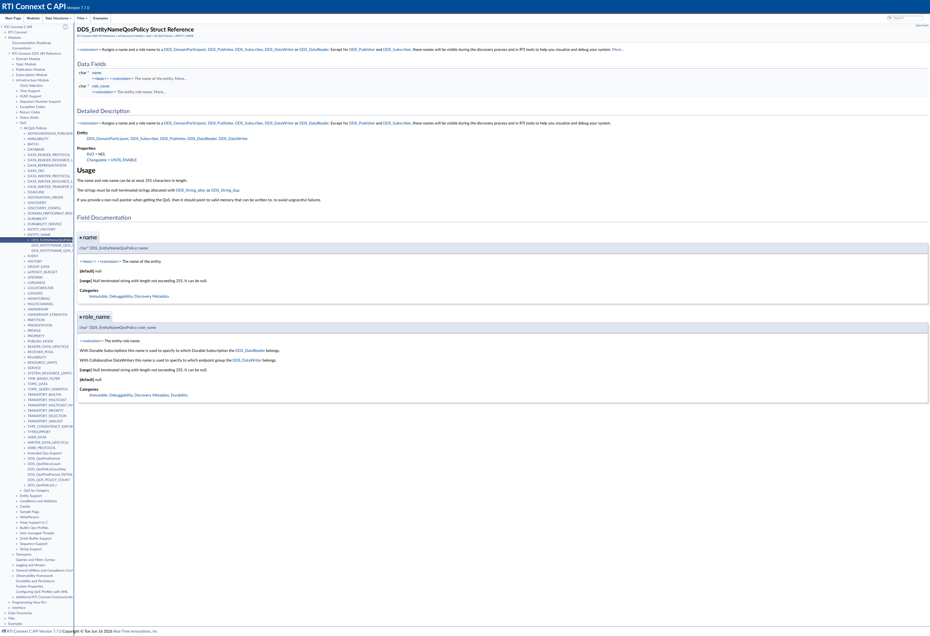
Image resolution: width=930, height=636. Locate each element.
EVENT (33, 256)
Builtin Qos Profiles (34, 528)
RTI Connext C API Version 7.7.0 (34, 631)
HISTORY (35, 261)
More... (618, 50)
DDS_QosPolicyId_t (42, 485)
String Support (31, 549)
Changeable (97, 160)
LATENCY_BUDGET (42, 272)
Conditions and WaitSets (38, 501)
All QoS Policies (35, 128)
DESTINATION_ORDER (45, 197)
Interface (18, 608)
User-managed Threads (37, 533)
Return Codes (30, 112)
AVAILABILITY (38, 139)
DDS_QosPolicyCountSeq (47, 469)
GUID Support (30, 96)
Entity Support (31, 496)
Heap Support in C (34, 522)
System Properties (29, 586)
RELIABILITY (37, 357)
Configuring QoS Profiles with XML (42, 592)
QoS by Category (36, 490)
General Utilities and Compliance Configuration (51, 570)
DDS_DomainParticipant (185, 50)
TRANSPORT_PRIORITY (46, 410)
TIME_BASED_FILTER (44, 378)
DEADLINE (36, 192)
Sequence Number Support (40, 101)
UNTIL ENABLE (124, 160)
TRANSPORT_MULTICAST (47, 400)
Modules (33, 18)
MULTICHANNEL (41, 304)
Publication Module (30, 69)
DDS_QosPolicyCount (44, 464)
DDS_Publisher (220, 50)
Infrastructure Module (32, 80)
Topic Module (26, 64)
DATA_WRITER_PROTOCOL (49, 176)
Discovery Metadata (151, 296)
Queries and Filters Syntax (35, 560)
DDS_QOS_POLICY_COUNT (49, 480)
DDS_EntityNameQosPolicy (52, 240)
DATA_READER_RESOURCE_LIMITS (55, 160)
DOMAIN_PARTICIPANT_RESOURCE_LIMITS (61, 213)
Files (81, 18)
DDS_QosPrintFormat (44, 458)
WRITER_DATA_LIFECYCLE (48, 442)
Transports (23, 554)
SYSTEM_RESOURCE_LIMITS (50, 373)
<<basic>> (100, 79)
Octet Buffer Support (36, 538)
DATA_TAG (36, 171)
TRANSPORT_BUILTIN (44, 394)
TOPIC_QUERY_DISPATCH (48, 389)
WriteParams (29, 517)
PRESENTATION (40, 325)
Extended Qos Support (45, 453)
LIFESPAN (35, 277)
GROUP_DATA (38, 267)
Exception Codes (32, 107)
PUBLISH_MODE (40, 341)
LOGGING (35, 293)
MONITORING (39, 299)
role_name (100, 86)
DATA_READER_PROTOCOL (49, 155)
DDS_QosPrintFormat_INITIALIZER (54, 474)
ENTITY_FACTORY (42, 229)
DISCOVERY (37, 203)
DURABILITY (37, 219)
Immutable (98, 296)
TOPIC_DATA (37, 384)
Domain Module (28, 59)
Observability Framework (34, 576)
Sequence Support (33, 544)
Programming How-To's (29, 602)
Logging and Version (30, 565)
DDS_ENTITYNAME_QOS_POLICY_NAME (63, 251)
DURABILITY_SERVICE (45, 224)
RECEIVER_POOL (41, 352)
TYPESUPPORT (39, 432)
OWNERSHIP (38, 309)
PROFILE (34, 331)
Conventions (21, 48)
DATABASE (36, 149)
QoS (23, 123)
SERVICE (34, 368)
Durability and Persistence (35, 581)
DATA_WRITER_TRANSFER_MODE (54, 187)
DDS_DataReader (314, 50)
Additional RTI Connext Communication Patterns (52, 597)
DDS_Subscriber (249, 50)
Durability (179, 395)
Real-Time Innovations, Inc (135, 631)
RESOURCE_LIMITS (42, 363)
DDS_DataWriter (279, 50)
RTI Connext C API (18, 27)
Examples (100, 18)
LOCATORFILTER (41, 288)
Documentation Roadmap (31, 43)
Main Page (13, 18)
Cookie (25, 506)
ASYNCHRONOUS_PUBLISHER (51, 133)
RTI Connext (17, 32)
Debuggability (120, 296)
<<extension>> (89, 50)
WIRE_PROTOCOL (42, 448)
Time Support (30, 91)
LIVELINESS (37, 283)
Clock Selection (31, 85)
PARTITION (36, 320)
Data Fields (922, 25)
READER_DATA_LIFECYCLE (48, 347)
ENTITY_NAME (39, 235)
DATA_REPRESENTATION (47, 165)
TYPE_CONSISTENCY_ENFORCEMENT (57, 426)
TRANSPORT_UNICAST (45, 421)
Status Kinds (29, 117)
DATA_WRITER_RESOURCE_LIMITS (55, 181)
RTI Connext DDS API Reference (36, 53)
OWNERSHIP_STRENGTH (47, 315)
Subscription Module (31, 75)
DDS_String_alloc (191, 190)
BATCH (33, 144)
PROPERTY (36, 336)
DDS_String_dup (225, 190)
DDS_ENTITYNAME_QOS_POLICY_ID (60, 245)
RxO (90, 154)
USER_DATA (37, 437)
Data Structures (57, 18)
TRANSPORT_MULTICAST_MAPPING (56, 405)
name (96, 73)
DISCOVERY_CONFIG (44, 208)
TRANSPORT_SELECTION (47, 416)
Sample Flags (29, 512)
